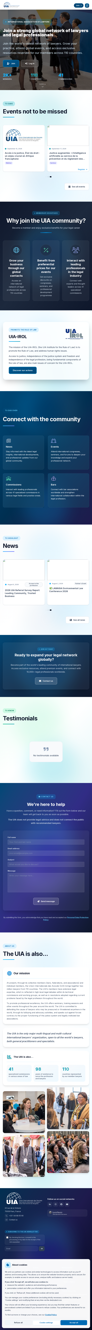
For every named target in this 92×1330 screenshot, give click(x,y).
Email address (14, 848)
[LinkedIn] (49, 1204)
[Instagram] (55, 1204)
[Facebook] (61, 1204)
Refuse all (18, 1323)
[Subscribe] (42, 1248)
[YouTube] (67, 1204)
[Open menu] (87, 5)
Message (11, 871)
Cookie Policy (51, 1315)
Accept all (74, 1323)
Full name (12, 837)
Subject (11, 860)
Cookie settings (46, 1323)
